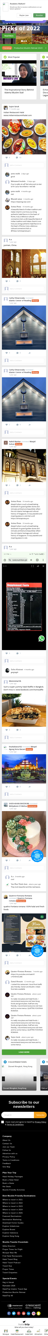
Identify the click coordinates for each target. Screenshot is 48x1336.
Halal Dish (29, 1334)
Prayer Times (8, 1269)
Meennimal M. (15, 681)
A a (10, 239)
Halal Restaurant (17, 1334)
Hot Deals (7, 1186)
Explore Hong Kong (11, 1236)
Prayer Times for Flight (13, 1249)
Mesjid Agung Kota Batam (23, 747)
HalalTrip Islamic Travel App (15, 1289)
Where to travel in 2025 (13, 1213)
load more (24, 1052)
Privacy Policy (40, 1122)
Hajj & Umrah (8, 1282)
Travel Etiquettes (10, 1273)
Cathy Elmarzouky (17, 298)
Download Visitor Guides (13, 1223)
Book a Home (8, 1183)
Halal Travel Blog (10, 1259)
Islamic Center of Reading (20, 300)
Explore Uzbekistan (11, 1226)
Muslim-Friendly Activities (14, 1190)
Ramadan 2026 (9, 1286)
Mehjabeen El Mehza (18, 806)
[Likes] (7, 158)
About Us (6, 1140)
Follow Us (7, 1150)
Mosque (6, 1334)
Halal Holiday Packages (13, 1177)
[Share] (29, 353)
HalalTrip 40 (8, 1296)
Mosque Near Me (10, 1253)
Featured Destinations (12, 1216)
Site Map (6, 1167)
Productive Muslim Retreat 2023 (28, 48)
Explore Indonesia (10, 1233)
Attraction (38, 1334)
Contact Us (7, 1144)
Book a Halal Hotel (11, 1180)
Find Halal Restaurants (12, 1256)
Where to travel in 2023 (13, 1206)
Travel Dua (7, 1266)
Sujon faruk (14, 106)
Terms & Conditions (15, 1124)
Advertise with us (10, 1153)
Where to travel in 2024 (13, 1210)
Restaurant (32, 806)
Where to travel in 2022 (13, 1203)
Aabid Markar (15, 441)
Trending (7, 48)
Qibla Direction (9, 1246)
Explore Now (9, 35)
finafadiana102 (15, 746)
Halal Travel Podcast (12, 1263)
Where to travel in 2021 (13, 1200)
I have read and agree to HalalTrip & (25, 1123)
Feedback (7, 1163)
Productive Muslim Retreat (14, 1292)
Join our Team (9, 1147)
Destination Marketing (12, 1220)
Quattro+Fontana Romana (20, 895)
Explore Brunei (9, 1229)
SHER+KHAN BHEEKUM (19, 803)
